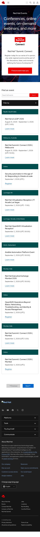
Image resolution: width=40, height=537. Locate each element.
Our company (6, 464)
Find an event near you (20, 71)
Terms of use (24, 522)
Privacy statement (7, 522)
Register (8, 183)
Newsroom (24, 464)
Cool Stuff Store (25, 509)
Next (27, 386)
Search (34, 95)
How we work (6, 468)
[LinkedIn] (3, 411)
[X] (17, 411)
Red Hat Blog (25, 506)
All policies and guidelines (9, 525)
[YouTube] (8, 411)
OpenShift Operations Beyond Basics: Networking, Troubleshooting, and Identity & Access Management (18, 306)
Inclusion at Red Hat (7, 509)
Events (3, 504)
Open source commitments (29, 468)
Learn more (9, 129)
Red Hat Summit (6, 511)
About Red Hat (6, 501)
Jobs (22, 476)
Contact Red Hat (6, 506)
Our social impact (26, 472)
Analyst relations (7, 476)
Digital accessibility (26, 525)
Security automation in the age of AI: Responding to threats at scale (19, 175)
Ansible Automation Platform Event (19, 252)
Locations (24, 504)
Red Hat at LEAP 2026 (14, 119)
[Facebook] (12, 411)
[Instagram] (22, 411)
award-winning (8, 459)
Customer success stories (10, 472)
